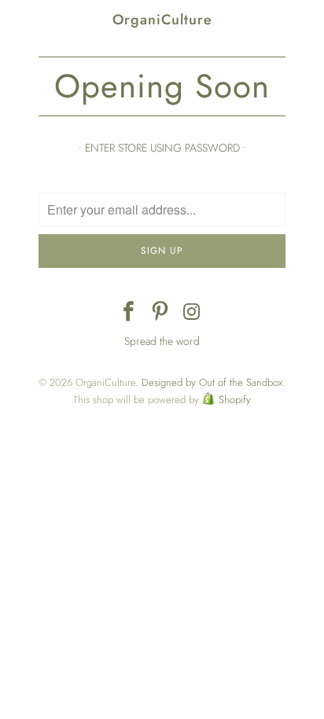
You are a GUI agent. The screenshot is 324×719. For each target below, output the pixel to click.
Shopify (235, 399)
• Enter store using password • (162, 148)
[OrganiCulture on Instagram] (192, 313)
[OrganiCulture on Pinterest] (160, 313)
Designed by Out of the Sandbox (212, 382)
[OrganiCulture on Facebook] (129, 313)
